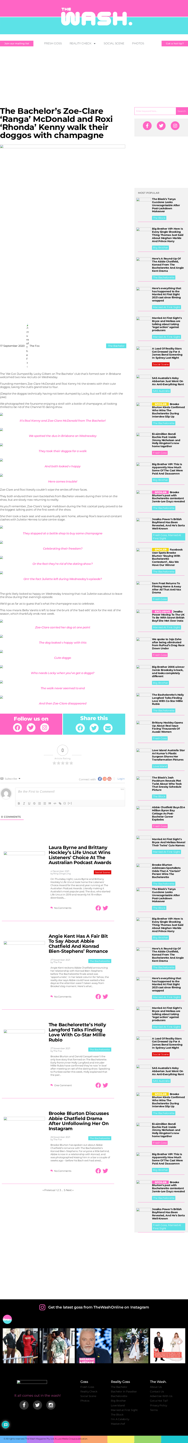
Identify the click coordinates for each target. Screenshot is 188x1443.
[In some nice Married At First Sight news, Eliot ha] (167, 1345)
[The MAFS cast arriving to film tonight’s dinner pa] (20, 1345)
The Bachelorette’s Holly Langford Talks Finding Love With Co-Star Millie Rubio (77, 1032)
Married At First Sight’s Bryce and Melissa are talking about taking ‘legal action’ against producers (167, 324)
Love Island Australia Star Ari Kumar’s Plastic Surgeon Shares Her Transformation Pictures (168, 755)
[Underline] (29, 803)
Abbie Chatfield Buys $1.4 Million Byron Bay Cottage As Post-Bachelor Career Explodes (168, 813)
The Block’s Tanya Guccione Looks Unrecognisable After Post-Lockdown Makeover (166, 205)
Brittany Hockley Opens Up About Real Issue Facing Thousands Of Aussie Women (167, 727)
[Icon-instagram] (50, 1405)
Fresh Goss (53, 43)
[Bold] (18, 803)
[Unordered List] (44, 803)
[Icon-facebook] (24, 1405)
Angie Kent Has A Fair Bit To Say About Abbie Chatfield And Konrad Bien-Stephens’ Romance (78, 943)
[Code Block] (54, 803)
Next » (69, 1190)
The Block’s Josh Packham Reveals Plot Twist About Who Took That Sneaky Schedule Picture (167, 784)
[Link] (60, 803)
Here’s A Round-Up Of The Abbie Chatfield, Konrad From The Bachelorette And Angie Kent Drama (168, 265)
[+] (70, 803)
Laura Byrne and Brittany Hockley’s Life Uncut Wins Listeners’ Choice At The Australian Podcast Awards (80, 855)
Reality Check (81, 43)
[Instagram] (44, 727)
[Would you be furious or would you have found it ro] (130, 1345)
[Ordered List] (39, 803)
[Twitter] (31, 727)
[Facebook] (17, 727)
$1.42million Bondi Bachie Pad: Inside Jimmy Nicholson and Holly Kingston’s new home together (166, 440)
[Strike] (34, 803)
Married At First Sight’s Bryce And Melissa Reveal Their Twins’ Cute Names (168, 842)
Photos (138, 43)
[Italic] (24, 803)
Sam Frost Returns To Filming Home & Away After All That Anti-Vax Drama (166, 588)
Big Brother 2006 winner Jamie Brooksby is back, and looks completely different (168, 671)
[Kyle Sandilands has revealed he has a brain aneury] (94, 1345)
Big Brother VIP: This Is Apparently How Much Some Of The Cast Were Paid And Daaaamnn (167, 469)
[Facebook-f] (147, 125)
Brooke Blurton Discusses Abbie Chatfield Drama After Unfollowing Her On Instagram (79, 1121)
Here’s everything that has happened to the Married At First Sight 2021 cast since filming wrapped (166, 294)
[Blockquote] (49, 803)
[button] (80, 728)
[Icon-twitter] (37, 1405)
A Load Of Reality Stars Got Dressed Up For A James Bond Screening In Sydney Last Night (167, 353)
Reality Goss (120, 1382)
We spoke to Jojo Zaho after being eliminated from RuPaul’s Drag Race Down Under (168, 644)
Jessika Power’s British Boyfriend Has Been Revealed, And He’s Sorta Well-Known (168, 524)
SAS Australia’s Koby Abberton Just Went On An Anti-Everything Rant (168, 381)
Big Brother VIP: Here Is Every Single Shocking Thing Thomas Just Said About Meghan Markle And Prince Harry (167, 235)
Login (121, 778)
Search (182, 111)
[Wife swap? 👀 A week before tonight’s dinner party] (57, 1345)
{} (65, 803)
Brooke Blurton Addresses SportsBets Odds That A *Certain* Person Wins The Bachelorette (166, 871)
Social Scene (114, 43)
